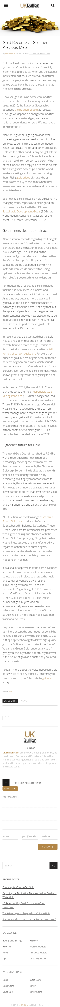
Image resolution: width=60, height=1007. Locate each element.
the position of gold (26, 109)
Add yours (10, 788)
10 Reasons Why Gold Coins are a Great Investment (23, 905)
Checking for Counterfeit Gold (18, 887)
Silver (33, 985)
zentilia (10, 691)
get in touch (49, 678)
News (24, 700)
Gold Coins (8, 985)
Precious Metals (38, 952)
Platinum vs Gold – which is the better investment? (29, 919)
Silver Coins (36, 991)
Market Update (38, 946)
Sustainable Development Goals (21, 211)
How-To (6, 946)
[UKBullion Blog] (30, 5)
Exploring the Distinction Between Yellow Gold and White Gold (29, 895)
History (34, 940)
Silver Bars (8, 991)
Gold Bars (35, 979)
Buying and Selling (12, 940)
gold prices (23, 177)
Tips (4, 958)
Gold (5, 979)
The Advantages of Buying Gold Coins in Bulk (26, 913)
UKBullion (10, 53)
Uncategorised (38, 958)
